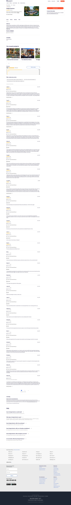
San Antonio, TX (52, 457)
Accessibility (39, 498)
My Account (55, 467)
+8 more (18, 12)
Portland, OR (24, 457)
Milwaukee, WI (10, 455)
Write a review (33, 67)
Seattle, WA (38, 459)
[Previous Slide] (6, 63)
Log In (58, 1)
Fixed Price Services (42, 469)
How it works (55, 478)
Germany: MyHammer (30, 496)
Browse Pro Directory (42, 468)
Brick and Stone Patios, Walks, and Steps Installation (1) (15, 79)
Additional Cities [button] (8, 462)
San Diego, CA (10, 459)
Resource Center (56, 469)
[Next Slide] (8, 63)
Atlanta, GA (10, 451)
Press (54, 482)
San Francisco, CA (25, 459)
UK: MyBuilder (46, 496)
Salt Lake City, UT (39, 457)
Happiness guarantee (57, 486)
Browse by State (16, 449)
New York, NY (52, 455)
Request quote (55, 8)
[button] (13, 55)
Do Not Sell (36, 498)
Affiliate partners (56, 487)
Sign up (12, 475)
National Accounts (42, 483)
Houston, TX (24, 453)
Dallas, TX (51, 451)
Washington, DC (52, 459)
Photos (11, 19)
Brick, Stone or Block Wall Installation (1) (30, 79)
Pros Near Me (55, 472)
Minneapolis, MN (25, 455)
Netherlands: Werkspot (41, 496)
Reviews (15, 19)
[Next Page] (28, 390)
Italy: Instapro (35, 496)
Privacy (31, 498)
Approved (8, 6)
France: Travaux (25, 496)
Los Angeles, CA (38, 453)
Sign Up (62, 1)
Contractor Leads (41, 482)
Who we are (55, 479)
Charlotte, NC (24, 451)
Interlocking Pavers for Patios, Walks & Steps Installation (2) (15, 81)
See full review (8, 97)
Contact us (55, 484)
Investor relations (56, 483)
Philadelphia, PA (11, 457)
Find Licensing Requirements (31, 401)
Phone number (9, 14)
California (33, 498)
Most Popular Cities (9, 449)
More (19, 19)
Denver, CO (10, 453)
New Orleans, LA (39, 455)
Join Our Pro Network (42, 479)
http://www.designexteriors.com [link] (52, 13)
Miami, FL (51, 453)
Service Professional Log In (43, 478)
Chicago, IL (38, 451)
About (7, 19)
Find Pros (40, 467)
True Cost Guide (56, 468)
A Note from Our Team (57, 473)
